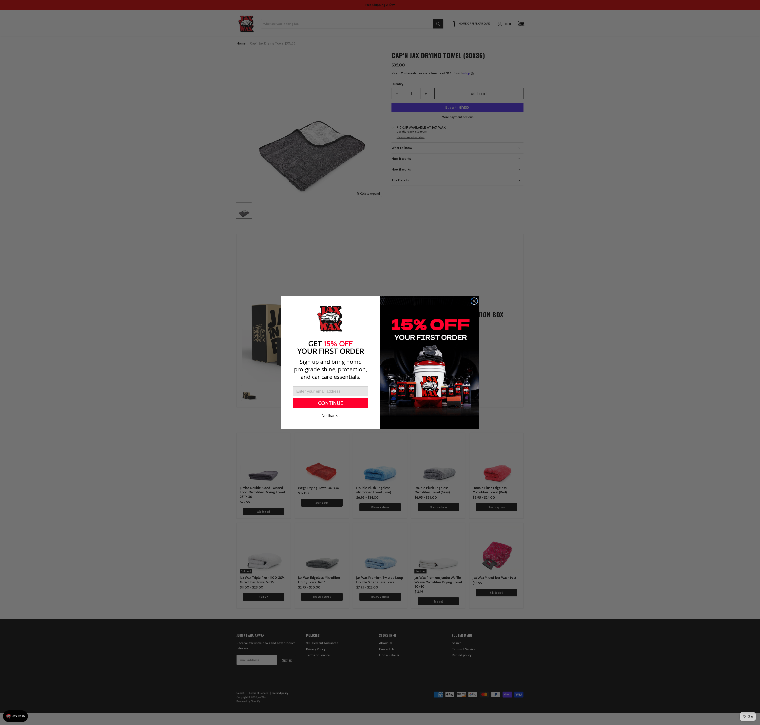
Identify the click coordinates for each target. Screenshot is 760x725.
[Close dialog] (474, 301)
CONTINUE (330, 403)
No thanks (330, 415)
